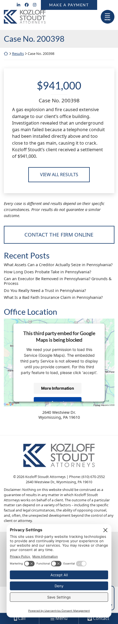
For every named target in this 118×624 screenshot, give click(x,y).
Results (18, 53)
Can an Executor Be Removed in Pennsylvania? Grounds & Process (58, 281)
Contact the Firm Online (59, 234)
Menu (107, 19)
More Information (57, 388)
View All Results (59, 175)
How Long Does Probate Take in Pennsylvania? (47, 271)
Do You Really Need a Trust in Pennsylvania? (45, 290)
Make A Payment (69, 4)
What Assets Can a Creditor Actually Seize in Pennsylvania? (58, 264)
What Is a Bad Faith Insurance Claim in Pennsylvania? (53, 297)
